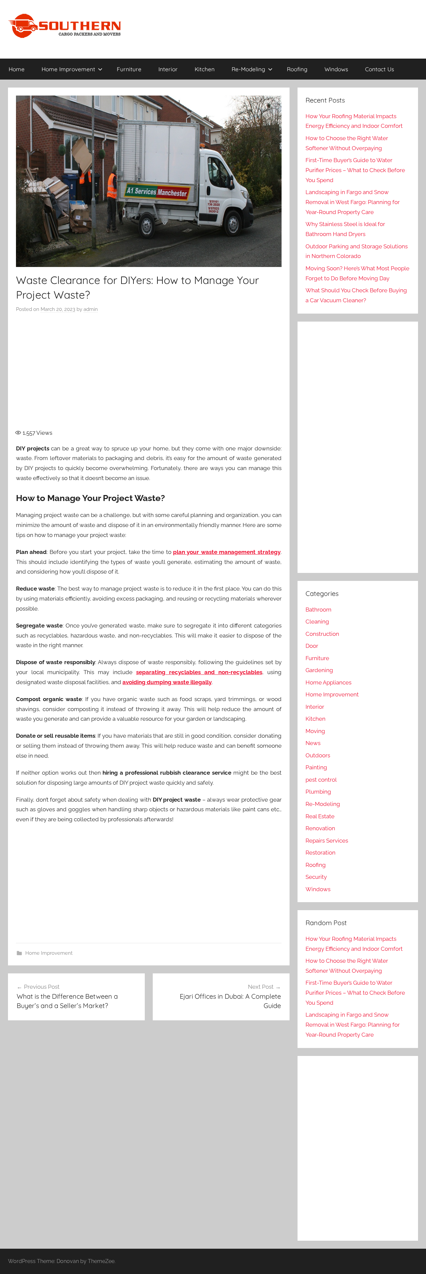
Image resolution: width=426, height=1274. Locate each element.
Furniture (129, 69)
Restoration (320, 852)
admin (91, 309)
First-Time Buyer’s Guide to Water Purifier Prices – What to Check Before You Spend (355, 170)
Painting (316, 767)
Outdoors (318, 755)
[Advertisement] (148, 375)
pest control (321, 779)
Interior (168, 69)
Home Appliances (328, 682)
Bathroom (318, 609)
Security (316, 877)
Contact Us (379, 69)
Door (312, 645)
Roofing (297, 69)
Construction (322, 634)
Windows (336, 69)
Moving (315, 731)
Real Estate (320, 816)
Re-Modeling (248, 69)
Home (17, 69)
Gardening (319, 670)
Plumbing (318, 791)
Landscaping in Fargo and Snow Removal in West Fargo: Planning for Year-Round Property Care (353, 202)
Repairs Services (327, 840)
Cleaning (317, 621)
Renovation (320, 828)
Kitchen (205, 69)
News (313, 743)
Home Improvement (68, 69)
